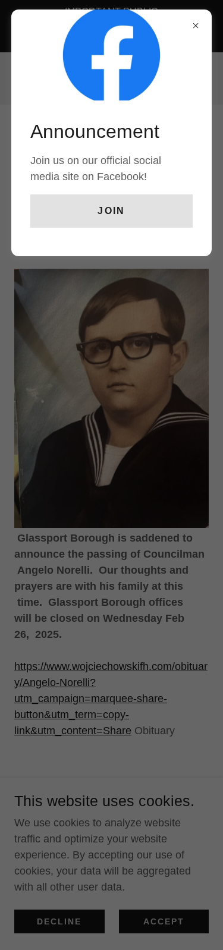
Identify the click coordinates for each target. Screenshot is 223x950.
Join (111, 211)
